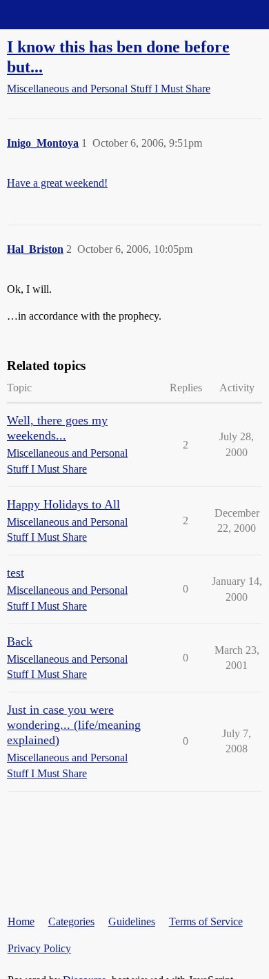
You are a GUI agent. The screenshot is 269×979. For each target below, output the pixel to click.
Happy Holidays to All (63, 504)
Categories (71, 921)
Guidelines (131, 921)
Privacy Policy (39, 948)
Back (19, 641)
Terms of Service (206, 921)
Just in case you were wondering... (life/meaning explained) (74, 725)
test (15, 572)
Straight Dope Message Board (72, 14)
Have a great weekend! (57, 183)
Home (21, 921)
